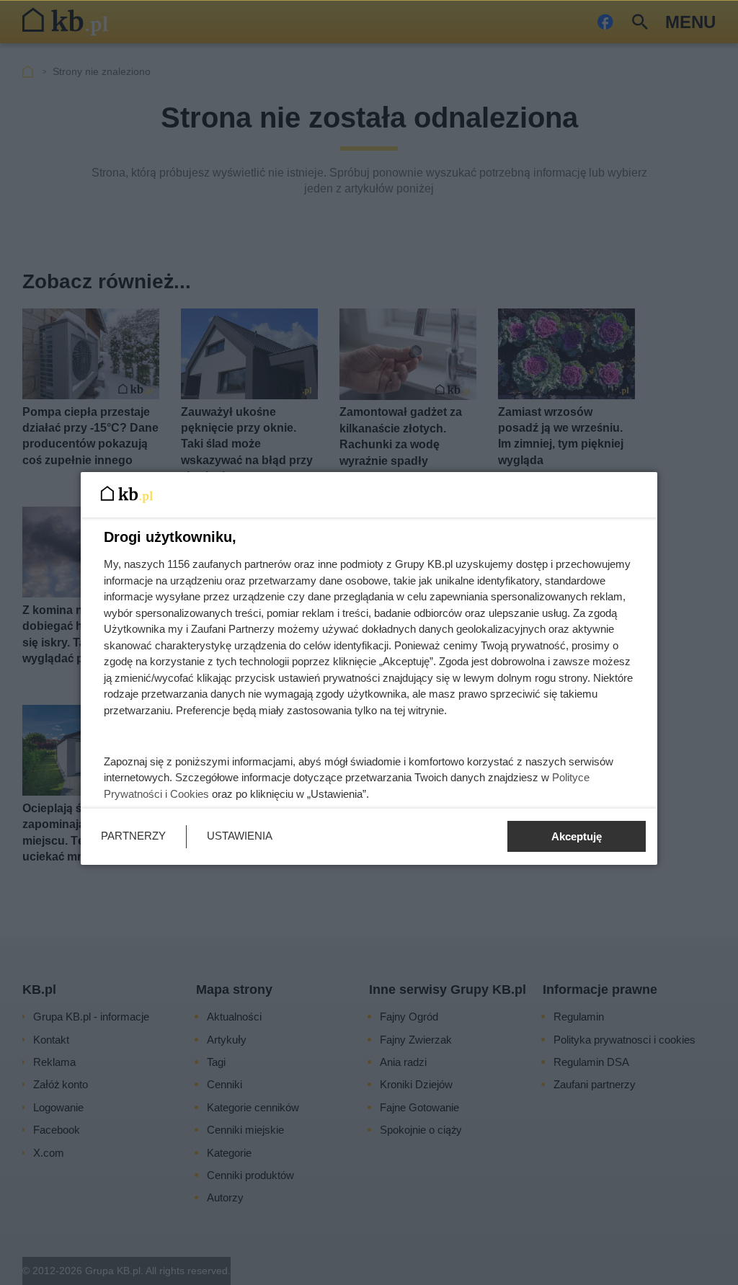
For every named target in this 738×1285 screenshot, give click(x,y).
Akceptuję (576, 836)
